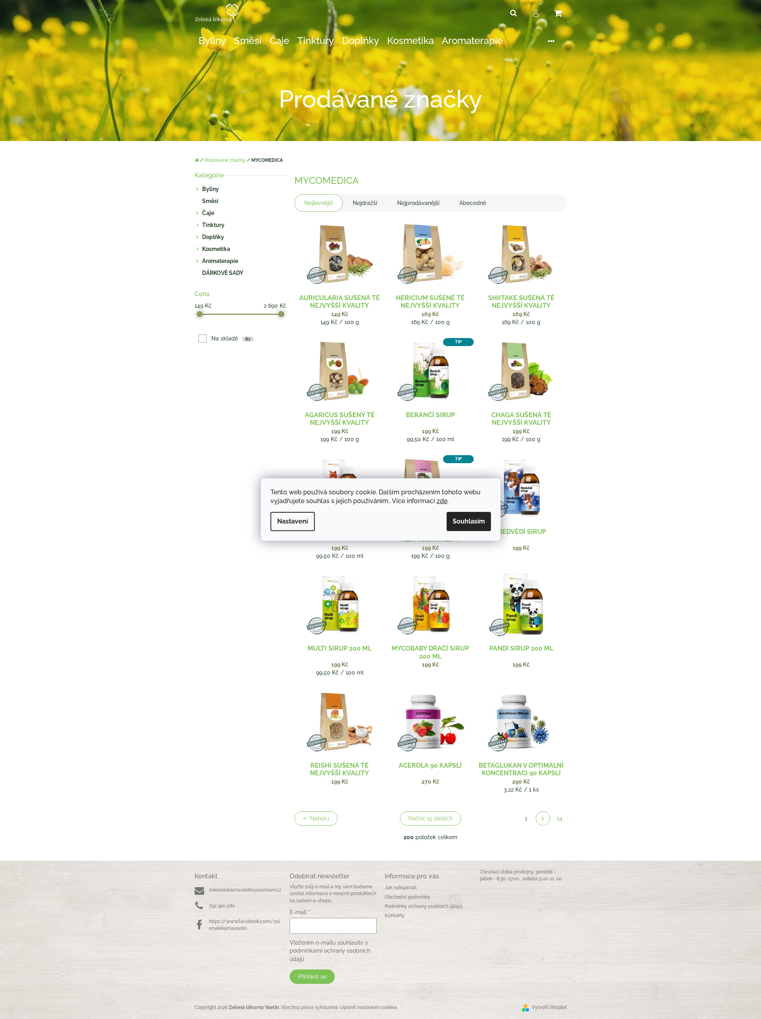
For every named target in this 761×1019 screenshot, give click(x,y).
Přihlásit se (312, 976)
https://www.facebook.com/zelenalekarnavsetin (244, 925)
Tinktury (213, 225)
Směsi (210, 201)
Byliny (210, 189)
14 (559, 818)
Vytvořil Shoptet (549, 1007)
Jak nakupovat (401, 887)
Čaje (208, 213)
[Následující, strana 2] (543, 818)
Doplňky (213, 237)
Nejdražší (365, 203)
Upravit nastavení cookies (368, 1007)
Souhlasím (469, 521)
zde (442, 501)
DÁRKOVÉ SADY (222, 273)
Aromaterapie (220, 261)
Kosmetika (216, 249)
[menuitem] (212, 41)
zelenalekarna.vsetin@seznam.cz (245, 890)
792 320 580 (222, 906)
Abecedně (472, 203)
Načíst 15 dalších (430, 818)
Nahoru (319, 818)
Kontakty (395, 915)
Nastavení (292, 521)
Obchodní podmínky (407, 897)
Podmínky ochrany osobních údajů (423, 906)
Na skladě (230, 338)
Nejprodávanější (418, 203)
